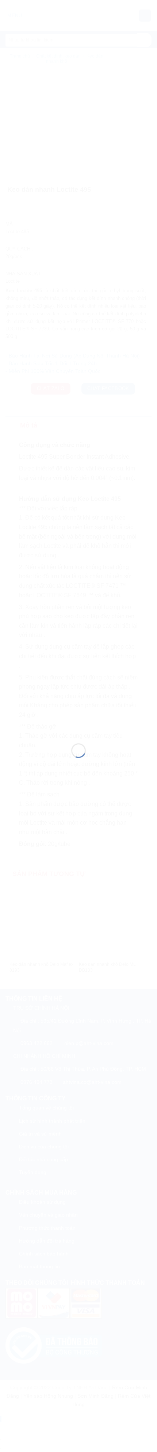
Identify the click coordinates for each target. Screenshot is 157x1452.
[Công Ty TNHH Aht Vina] (78, 717)
